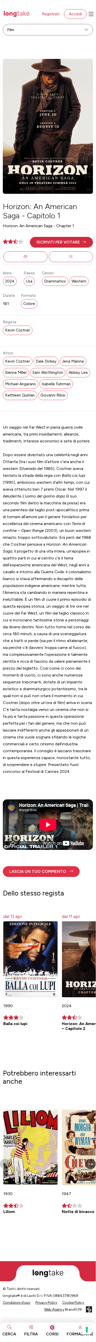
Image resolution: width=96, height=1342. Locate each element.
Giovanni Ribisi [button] (52, 395)
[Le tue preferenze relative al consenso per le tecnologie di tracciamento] (87, 1329)
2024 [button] (9, 281)
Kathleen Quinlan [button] (20, 395)
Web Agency (54, 1309)
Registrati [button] (50, 13)
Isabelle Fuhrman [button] (56, 384)
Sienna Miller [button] (16, 372)
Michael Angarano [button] (20, 384)
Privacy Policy (46, 1302)
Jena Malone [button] (73, 361)
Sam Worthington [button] (47, 372)
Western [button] (78, 281)
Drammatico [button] (55, 281)
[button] (61, 242)
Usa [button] (29, 281)
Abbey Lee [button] (78, 372)
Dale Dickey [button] (46, 361)
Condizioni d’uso (16, 1302)
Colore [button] (29, 303)
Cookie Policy (73, 1302)
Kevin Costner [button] (17, 330)
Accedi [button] (75, 13)
